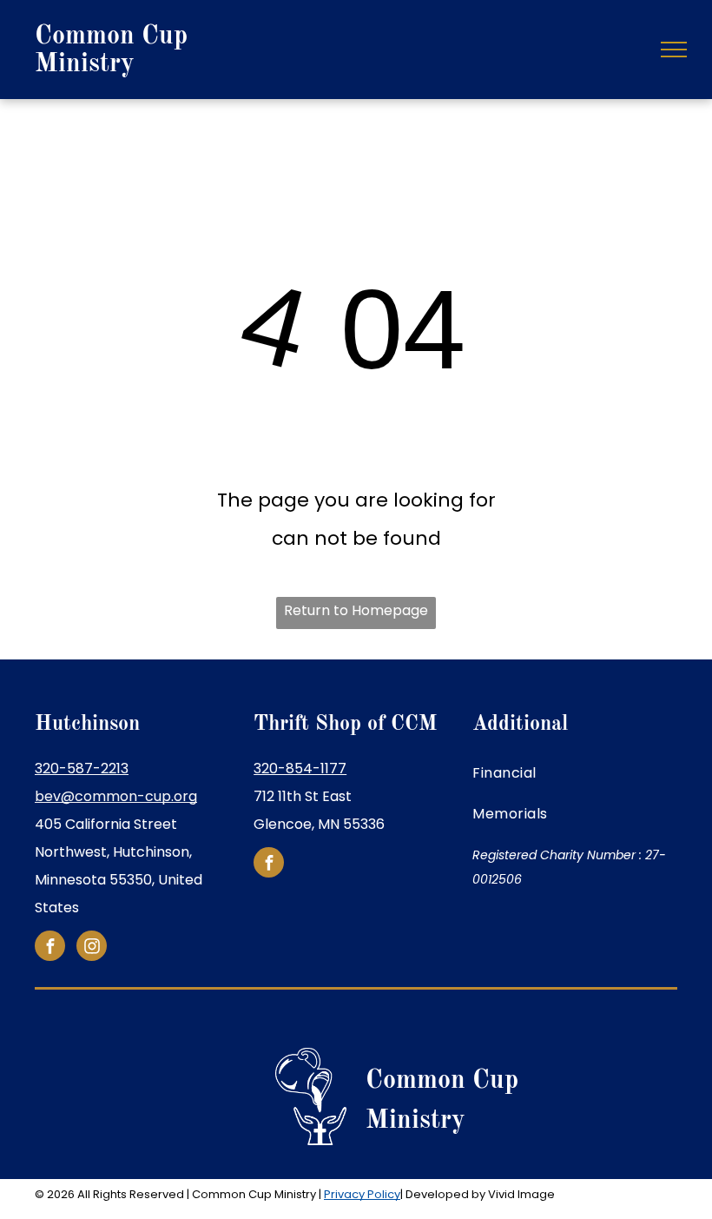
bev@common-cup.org (116, 796)
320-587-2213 (82, 768)
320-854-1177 (300, 768)
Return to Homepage (356, 610)
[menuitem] (574, 773)
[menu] (673, 49)
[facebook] (50, 948)
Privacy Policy (362, 1194)
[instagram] (91, 948)
